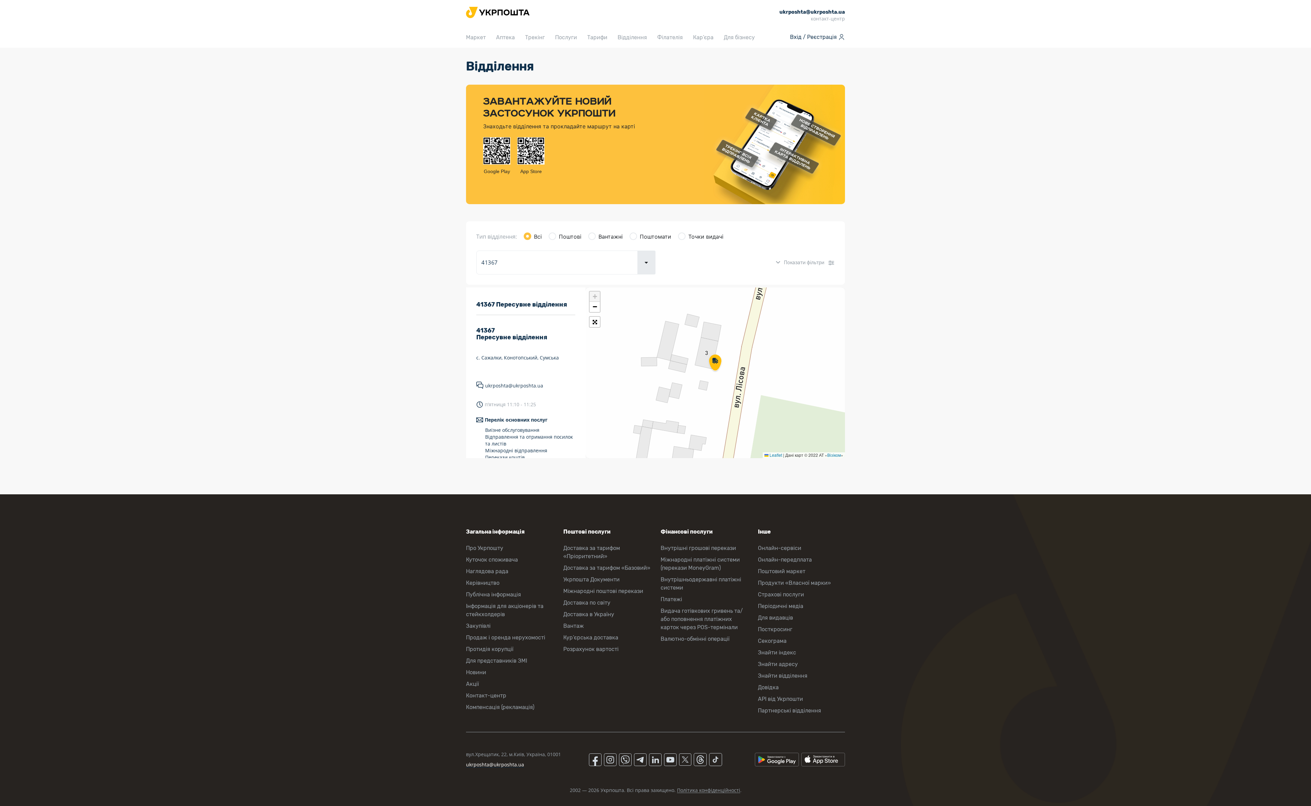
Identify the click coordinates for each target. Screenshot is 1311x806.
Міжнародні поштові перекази (603, 591)
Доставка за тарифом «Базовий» (606, 568)
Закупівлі (478, 626)
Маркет (476, 37)
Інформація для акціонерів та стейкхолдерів (505, 610)
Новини (476, 672)
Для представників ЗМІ (496, 660)
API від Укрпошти (780, 699)
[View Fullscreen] (595, 322)
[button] (715, 363)
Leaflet (775, 455)
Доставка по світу (586, 602)
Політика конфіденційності (708, 790)
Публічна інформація (493, 594)
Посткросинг (775, 629)
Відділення (632, 37)
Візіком (834, 455)
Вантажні (610, 236)
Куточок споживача (492, 559)
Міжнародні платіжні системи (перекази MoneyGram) (700, 563)
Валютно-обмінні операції (695, 639)
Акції (472, 684)
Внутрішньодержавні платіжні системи (701, 583)
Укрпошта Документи (591, 579)
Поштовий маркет (781, 571)
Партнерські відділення (789, 710)
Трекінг (535, 37)
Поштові (570, 236)
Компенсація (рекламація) (500, 707)
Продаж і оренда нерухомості (505, 637)
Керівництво (482, 583)
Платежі (671, 599)
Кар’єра (703, 37)
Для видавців (775, 617)
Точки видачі (705, 236)
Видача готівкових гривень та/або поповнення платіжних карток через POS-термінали (702, 619)
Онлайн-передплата (785, 559)
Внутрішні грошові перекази (698, 548)
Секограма (772, 641)
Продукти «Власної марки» (794, 583)
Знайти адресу (778, 664)
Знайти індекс (777, 652)
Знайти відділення (782, 676)
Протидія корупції (489, 649)
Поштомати (655, 236)
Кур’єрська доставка (590, 637)
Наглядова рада (487, 571)
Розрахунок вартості (591, 649)
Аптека (505, 37)
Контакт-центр (486, 695)
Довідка (768, 687)
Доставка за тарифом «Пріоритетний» (591, 552)
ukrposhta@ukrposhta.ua (514, 385)
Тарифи (597, 37)
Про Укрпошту (484, 548)
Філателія (670, 37)
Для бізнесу (739, 37)
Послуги (566, 37)
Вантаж (573, 626)
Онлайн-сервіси (779, 548)
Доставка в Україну (588, 614)
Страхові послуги (781, 594)
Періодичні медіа (780, 606)
